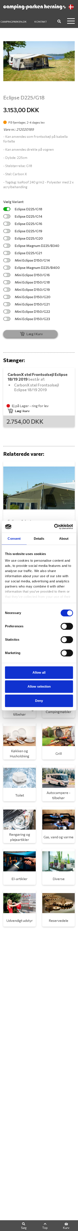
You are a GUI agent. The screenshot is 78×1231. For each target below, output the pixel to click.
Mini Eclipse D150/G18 (32, 282)
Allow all (39, 672)
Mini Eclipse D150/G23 (32, 319)
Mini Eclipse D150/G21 (32, 304)
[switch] (67, 626)
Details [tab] (39, 538)
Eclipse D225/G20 (29, 238)
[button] (8, 61)
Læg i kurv (22, 411)
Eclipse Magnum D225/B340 (37, 245)
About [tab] (64, 538)
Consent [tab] (14, 538)
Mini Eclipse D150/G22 (32, 311)
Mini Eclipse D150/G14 (32, 260)
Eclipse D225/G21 (28, 253)
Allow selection (39, 686)
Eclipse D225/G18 (28, 209)
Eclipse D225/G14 (28, 216)
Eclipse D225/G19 (28, 231)
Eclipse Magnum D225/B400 (37, 267)
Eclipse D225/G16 (28, 224)
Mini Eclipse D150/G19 (32, 289)
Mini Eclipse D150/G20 (32, 297)
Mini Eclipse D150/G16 (32, 275)
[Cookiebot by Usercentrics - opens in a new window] (55, 526)
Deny (39, 700)
